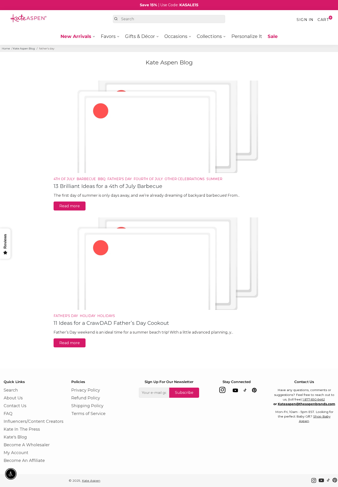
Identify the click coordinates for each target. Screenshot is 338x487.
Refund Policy (85, 398)
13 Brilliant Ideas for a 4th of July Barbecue (108, 186)
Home (6, 48)
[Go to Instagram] (222, 391)
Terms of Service (88, 413)
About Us (13, 398)
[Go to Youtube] (235, 391)
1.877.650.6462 (314, 399)
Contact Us (15, 405)
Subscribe (184, 392)
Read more (69, 206)
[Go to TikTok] (245, 391)
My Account (16, 452)
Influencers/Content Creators (33, 421)
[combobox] (169, 19)
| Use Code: (169, 5)
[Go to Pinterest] (254, 391)
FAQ (8, 413)
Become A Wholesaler (27, 444)
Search (11, 390)
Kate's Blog (15, 437)
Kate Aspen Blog (24, 48)
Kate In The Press (22, 429)
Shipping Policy (87, 405)
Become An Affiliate (24, 460)
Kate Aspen (91, 480)
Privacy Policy (85, 390)
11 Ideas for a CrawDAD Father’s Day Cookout (111, 323)
